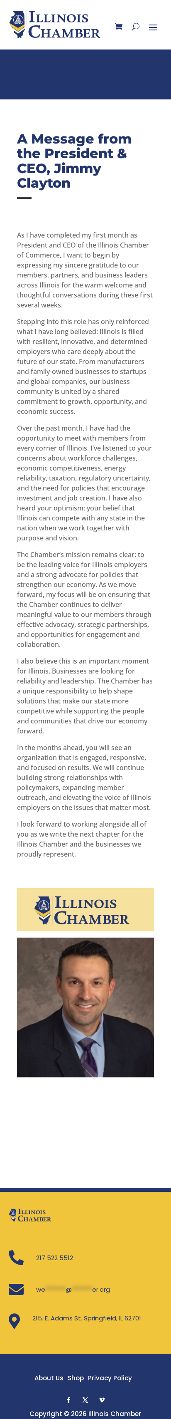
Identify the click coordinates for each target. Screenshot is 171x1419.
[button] (69, 1399)
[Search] (135, 26)
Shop (76, 1378)
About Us (49, 1378)
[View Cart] (118, 26)
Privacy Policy (110, 1378)
